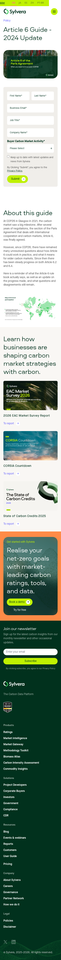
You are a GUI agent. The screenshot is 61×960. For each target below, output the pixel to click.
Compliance (10, 809)
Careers (8, 886)
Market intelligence (15, 738)
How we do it (11, 904)
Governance (10, 892)
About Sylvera (12, 880)
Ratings (8, 732)
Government (10, 803)
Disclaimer (9, 927)
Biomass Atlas (11, 756)
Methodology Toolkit (15, 750)
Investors (8, 797)
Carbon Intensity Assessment (21, 763)
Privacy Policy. (15, 171)
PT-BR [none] (34, 2)
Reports (8, 844)
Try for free (19, 610)
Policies (8, 920)
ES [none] (19, 2)
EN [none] (7, 2)
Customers (9, 850)
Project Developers (15, 785)
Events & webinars (14, 838)
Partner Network (13, 898)
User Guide (10, 856)
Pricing (7, 864)
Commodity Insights (15, 769)
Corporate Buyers (14, 791)
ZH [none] (25, 2)
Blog (6, 831)
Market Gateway (13, 744)
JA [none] (13, 2)
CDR (5, 815)
